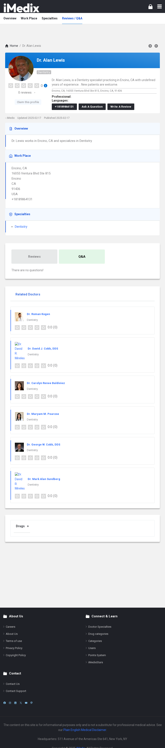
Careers (10, 626)
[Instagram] (10, 702)
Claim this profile (28, 102)
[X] (20, 702)
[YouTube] (26, 702)
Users (92, 648)
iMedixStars (95, 662)
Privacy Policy (14, 648)
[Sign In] (150, 6)
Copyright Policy (16, 655)
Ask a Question (92, 106)
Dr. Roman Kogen (38, 314)
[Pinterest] (31, 702)
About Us (12, 633)
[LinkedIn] (15, 702)
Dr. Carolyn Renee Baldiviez (46, 383)
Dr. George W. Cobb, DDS (43, 444)
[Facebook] (4, 702)
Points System (97, 655)
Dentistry (44, 72)
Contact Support (16, 691)
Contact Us (13, 683)
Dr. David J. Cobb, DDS (43, 348)
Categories (95, 641)
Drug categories (98, 633)
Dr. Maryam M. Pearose (43, 414)
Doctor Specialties (99, 626)
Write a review (120, 106)
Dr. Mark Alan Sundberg (44, 479)
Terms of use (14, 641)
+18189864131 (64, 106)
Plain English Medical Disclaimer (84, 730)
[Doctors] (21, 8)
